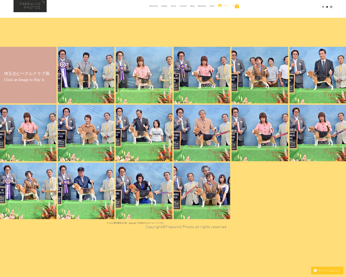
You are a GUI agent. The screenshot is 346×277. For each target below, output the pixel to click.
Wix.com (132, 223)
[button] (237, 5)
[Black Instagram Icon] (331, 7)
